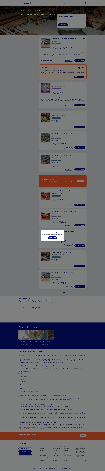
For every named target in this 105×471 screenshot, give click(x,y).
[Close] (62, 232)
